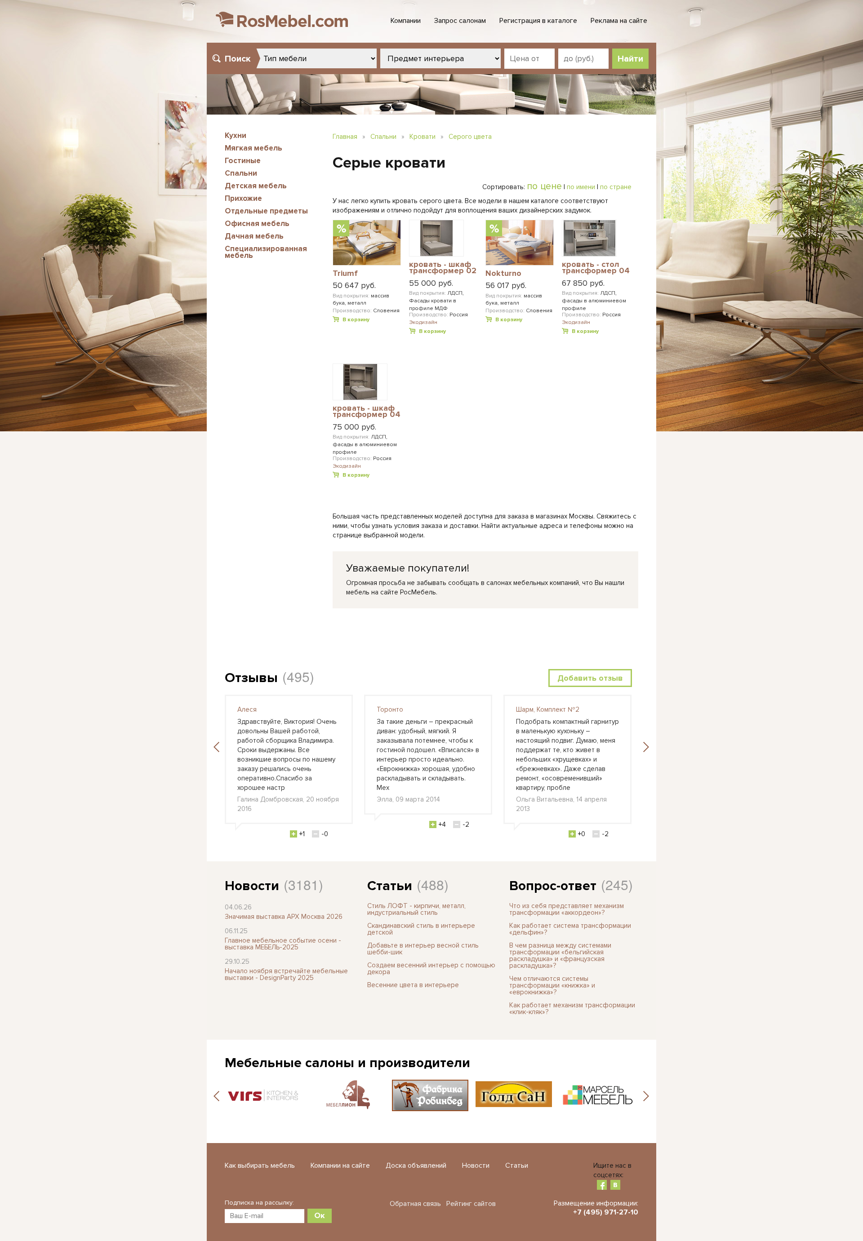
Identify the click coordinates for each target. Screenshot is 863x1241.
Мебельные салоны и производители (347, 1063)
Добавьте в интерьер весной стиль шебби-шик (423, 948)
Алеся (247, 709)
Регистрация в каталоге (538, 20)
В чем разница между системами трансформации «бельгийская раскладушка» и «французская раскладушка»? (560, 955)
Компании (406, 20)
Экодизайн (423, 322)
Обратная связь (415, 1203)
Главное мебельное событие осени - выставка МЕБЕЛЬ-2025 (283, 943)
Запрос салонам (460, 20)
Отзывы (251, 677)
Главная (345, 137)
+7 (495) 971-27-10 (605, 1212)
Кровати (422, 137)
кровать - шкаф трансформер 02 (442, 268)
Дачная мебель (254, 236)
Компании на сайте (340, 1165)
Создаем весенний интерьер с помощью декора (431, 968)
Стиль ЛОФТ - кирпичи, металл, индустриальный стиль (416, 909)
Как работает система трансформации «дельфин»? (570, 929)
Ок (319, 1215)
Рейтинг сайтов (471, 1203)
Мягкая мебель (253, 148)
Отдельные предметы (266, 211)
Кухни (235, 135)
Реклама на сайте (619, 20)
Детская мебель (256, 186)
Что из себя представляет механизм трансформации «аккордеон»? (566, 909)
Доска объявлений (416, 1165)
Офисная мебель (257, 223)
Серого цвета (470, 137)
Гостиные (243, 160)
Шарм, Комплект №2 (547, 709)
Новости (252, 886)
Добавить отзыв (590, 678)
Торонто (390, 709)
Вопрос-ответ (552, 886)
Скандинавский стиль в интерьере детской (421, 929)
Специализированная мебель (266, 252)
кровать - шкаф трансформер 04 (366, 412)
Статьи (389, 886)
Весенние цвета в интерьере (413, 985)
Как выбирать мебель (260, 1165)
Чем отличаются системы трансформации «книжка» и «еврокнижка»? (552, 985)
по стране (616, 187)
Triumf (345, 273)
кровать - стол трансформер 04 (596, 268)
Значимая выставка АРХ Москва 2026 (284, 917)
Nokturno (503, 273)
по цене (544, 186)
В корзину (356, 319)
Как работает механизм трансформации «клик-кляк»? (572, 1008)
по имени (581, 187)
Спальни (241, 173)
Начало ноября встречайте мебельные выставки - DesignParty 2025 (286, 974)
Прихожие (243, 198)
